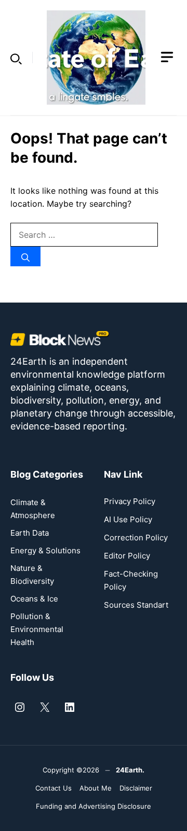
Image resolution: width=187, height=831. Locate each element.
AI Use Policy (128, 519)
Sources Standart (136, 605)
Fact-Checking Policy (131, 580)
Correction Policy (136, 537)
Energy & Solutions (45, 550)
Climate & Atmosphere (32, 508)
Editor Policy (127, 556)
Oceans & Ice (34, 599)
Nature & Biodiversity (32, 574)
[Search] (25, 256)
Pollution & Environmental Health (36, 629)
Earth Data (29, 533)
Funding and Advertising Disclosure (93, 806)
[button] (16, 57)
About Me (95, 788)
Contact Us (53, 788)
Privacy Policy (129, 501)
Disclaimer (135, 788)
